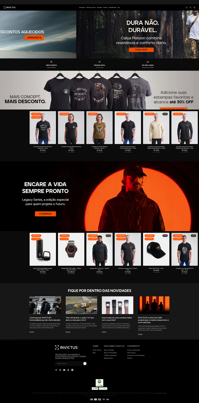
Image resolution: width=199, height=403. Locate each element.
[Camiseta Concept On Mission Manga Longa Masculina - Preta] (184, 127)
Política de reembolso (97, 395)
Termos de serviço (105, 395)
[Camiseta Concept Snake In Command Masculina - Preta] (128, 127)
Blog (94, 353)
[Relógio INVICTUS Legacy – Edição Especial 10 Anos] (71, 249)
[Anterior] (31, 51)
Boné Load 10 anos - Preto (156, 268)
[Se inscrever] (84, 363)
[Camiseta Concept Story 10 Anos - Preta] (128, 249)
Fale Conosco (131, 353)
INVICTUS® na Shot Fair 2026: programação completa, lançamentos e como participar (153, 320)
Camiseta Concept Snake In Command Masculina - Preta (128, 147)
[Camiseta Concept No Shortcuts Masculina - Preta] (43, 127)
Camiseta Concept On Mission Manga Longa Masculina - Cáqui (156, 147)
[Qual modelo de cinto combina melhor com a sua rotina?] (117, 305)
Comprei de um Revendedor (136, 355)
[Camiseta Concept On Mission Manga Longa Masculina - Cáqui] (156, 127)
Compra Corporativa (110, 355)
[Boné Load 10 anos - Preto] (156, 249)
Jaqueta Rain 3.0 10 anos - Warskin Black (99, 269)
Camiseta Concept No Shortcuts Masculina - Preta (43, 147)
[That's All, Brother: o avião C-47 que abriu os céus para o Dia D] (81, 305)
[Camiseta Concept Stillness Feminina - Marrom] (99, 127)
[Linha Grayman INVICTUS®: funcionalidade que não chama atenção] (45, 305)
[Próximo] (167, 51)
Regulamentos (108, 358)
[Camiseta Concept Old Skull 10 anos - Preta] (184, 249)
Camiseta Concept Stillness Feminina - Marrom (99, 147)
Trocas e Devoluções (133, 350)
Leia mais (32, 332)
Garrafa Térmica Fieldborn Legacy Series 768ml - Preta (42, 269)
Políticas (129, 358)
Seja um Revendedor (110, 353)
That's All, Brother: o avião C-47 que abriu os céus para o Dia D (80, 319)
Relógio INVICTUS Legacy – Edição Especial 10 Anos (71, 269)
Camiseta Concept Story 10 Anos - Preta (128, 269)
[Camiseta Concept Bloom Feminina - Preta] (71, 127)
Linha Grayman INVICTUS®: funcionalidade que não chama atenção (45, 319)
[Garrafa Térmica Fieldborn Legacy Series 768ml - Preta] (43, 249)
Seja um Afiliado (109, 350)
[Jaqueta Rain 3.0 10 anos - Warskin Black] (99, 249)
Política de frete (113, 395)
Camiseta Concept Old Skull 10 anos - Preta (184, 269)
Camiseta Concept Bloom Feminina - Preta (71, 147)
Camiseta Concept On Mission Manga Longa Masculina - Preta (184, 147)
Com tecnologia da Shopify (160, 393)
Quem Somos (97, 350)
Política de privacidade (87, 395)
